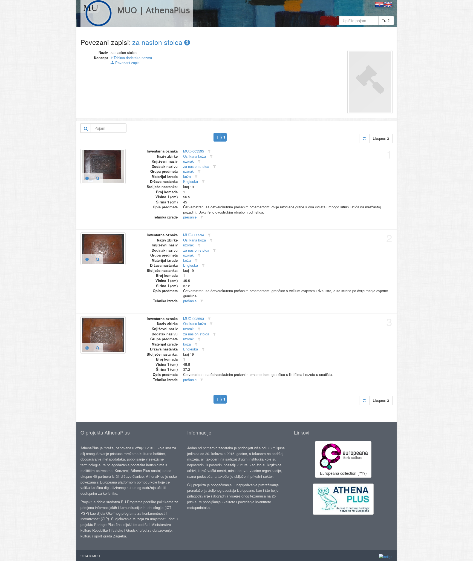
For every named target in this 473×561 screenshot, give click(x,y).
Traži (386, 20)
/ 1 (223, 137)
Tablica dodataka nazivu (132, 57)
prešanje (190, 217)
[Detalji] (87, 178)
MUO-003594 (193, 234)
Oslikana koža (194, 156)
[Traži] (86, 128)
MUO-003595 (193, 151)
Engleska (190, 181)
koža (187, 176)
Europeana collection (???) (343, 473)
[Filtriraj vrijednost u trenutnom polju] (209, 151)
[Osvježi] (364, 138)
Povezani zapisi (127, 62)
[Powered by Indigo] (386, 556)
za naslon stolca (158, 42)
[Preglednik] (97, 178)
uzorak (188, 161)
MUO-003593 (193, 318)
